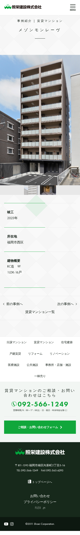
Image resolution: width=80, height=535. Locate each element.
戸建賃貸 (15, 353)
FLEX (38, 508)
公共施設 (32, 365)
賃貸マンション (44, 342)
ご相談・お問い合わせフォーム (38, 427)
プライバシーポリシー (40, 502)
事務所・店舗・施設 (58, 365)
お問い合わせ (40, 496)
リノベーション (60, 353)
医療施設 (13, 365)
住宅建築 (67, 342)
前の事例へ (14, 304)
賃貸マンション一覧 (40, 312)
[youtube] (6, 524)
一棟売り (40, 376)
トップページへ (42, 482)
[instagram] (12, 524)
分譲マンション (17, 342)
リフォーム (35, 353)
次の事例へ (65, 304)
